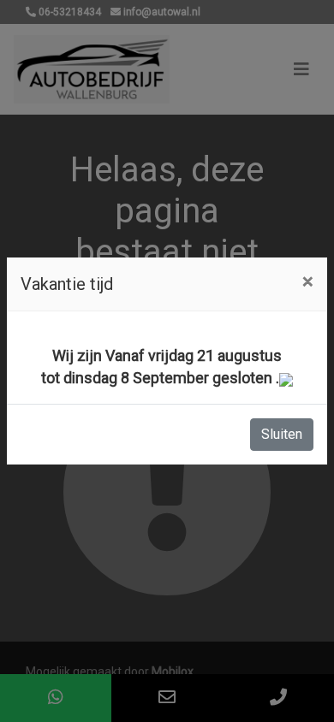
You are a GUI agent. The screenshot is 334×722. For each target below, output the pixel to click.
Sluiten (281, 434)
